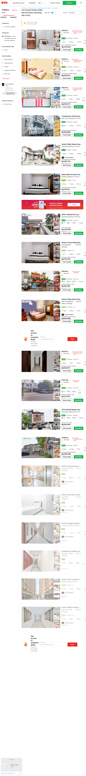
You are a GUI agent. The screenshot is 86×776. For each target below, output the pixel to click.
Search (69, 3)
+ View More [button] (5, 78)
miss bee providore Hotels (44, 8)
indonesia (24, 8)
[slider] (3, 15)
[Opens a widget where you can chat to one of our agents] (11, 766)
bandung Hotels (32, 8)
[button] (14, 10)
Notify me (72, 339)
